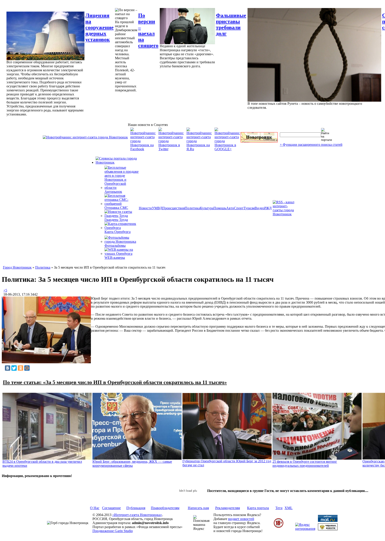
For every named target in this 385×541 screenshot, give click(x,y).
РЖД (268, 208)
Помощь (219, 208)
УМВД (157, 208)
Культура (206, 208)
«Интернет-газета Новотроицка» (137, 515)
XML (289, 508)
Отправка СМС (116, 208)
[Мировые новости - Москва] (328, 529)
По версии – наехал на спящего (148, 30)
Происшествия (173, 208)
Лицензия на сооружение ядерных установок (99, 27)
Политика (192, 208)
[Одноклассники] (20, 368)
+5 (5, 290)
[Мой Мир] (27, 368)
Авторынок (113, 191)
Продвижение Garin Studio (112, 531)
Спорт (239, 208)
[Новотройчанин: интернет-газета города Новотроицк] (85, 137)
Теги (279, 508)
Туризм (249, 208)
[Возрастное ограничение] (278, 527)
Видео (259, 208)
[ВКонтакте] (7, 368)
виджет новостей (241, 519)
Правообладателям (165, 508)
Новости (145, 208)
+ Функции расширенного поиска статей (311, 144)
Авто (230, 208)
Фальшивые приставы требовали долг (231, 24)
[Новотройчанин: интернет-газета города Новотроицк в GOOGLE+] (227, 149)
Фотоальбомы (115, 245)
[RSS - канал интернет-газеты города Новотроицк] (285, 214)
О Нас (94, 508)
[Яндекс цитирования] (305, 529)
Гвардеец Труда (116, 220)
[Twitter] (14, 368)
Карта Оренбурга (117, 232)
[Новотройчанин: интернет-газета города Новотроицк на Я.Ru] (199, 149)
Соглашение (111, 508)
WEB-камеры (114, 257)
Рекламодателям (227, 508)
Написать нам (198, 508)
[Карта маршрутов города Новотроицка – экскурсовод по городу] (259, 141)
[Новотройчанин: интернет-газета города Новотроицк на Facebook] (143, 149)
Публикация (135, 508)
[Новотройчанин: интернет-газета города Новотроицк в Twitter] (171, 149)
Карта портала (258, 508)
